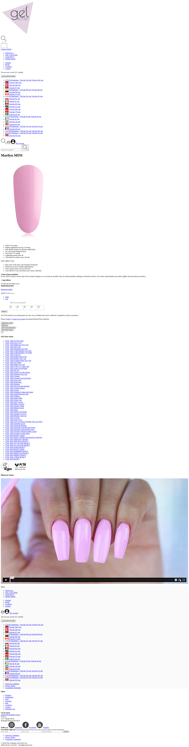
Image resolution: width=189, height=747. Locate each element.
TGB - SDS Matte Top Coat (15, 364)
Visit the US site (37, 126)
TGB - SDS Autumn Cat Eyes (15, 414)
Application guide (7, 323)
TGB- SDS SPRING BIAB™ (15, 455)
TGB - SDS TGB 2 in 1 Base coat (17, 366)
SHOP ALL (9, 53)
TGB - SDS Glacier (12, 390)
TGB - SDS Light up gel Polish (16, 368)
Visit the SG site (37, 96)
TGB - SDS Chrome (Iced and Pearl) (18, 378)
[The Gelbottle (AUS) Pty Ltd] (17, 35)
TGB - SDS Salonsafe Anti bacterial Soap (19, 430)
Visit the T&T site (15, 83)
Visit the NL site (37, 133)
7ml (6, 299)
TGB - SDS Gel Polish (13, 362)
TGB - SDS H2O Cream (14, 402)
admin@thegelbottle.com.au (10, 715)
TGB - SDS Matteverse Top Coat (16, 345)
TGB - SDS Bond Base (13, 382)
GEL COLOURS (11, 55)
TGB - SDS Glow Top (13, 380)
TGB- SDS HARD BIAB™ (15, 447)
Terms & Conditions (12, 684)
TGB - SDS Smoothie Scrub (15, 424)
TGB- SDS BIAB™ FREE (14, 449)
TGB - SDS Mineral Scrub (14, 408)
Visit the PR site (36, 90)
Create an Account (18, 319)
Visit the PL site (14, 99)
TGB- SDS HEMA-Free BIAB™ (17, 453)
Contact (8, 69)
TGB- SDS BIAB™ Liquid (15, 435)
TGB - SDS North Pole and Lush (16, 394)
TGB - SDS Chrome (12, 376)
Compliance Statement (13, 688)
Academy (8, 67)
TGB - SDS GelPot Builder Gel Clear (18, 351)
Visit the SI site (35, 117)
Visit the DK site (14, 85)
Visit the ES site (14, 124)
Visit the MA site (15, 109)
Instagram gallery (7, 289)
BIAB (7, 65)
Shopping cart (10, 709)
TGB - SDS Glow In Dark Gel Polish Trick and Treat (23, 422)
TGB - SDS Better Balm (13, 398)
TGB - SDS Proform (12, 384)
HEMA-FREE (10, 59)
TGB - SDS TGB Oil (12, 355)
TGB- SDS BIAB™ (12, 459)
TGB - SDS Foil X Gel (13, 343)
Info (6, 703)
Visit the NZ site (37, 131)
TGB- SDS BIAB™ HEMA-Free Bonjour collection (23, 437)
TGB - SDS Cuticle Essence (15, 388)
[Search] (4, 143)
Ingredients (6, 280)
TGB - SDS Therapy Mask (14, 406)
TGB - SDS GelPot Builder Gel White (18, 353)
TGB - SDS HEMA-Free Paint (16, 412)
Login (8, 319)
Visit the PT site (14, 88)
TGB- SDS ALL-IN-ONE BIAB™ (17, 443)
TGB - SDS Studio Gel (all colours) (17, 372)
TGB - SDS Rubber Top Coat (15, 359)
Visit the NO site (14, 136)
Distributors (9, 697)
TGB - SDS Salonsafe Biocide (15, 426)
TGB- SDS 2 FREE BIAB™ (15, 457)
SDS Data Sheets (7, 330)
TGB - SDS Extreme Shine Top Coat (18, 361)
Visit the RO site (14, 104)
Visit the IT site (14, 101)
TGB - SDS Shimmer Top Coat (16, 374)
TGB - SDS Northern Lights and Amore (19, 392)
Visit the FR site (14, 129)
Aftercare (5, 325)
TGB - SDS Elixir (11, 410)
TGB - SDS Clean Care (13, 400)
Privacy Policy (10, 686)
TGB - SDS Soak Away (13, 420)
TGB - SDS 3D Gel (12, 370)
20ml (7, 297)
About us (8, 701)
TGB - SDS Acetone (12, 418)
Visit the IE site (14, 119)
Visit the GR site (14, 122)
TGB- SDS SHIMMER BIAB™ (16, 451)
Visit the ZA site (14, 107)
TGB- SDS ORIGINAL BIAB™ (17, 439)
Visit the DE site (14, 92)
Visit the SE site (14, 115)
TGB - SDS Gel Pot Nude (14, 341)
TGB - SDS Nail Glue (13, 347)
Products (8, 695)
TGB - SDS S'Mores (12, 396)
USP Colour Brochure (8, 327)
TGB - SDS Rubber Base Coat (16, 357)
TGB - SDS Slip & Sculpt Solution (17, 386)
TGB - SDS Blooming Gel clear (16, 349)
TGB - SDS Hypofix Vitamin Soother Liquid (21, 431)
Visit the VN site (14, 112)
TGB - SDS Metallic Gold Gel (15, 416)
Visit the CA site (14, 94)
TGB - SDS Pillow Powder (14, 404)
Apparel (8, 63)
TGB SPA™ (9, 57)
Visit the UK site (37, 80)
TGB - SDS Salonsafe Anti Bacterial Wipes (20, 428)
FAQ (7, 699)
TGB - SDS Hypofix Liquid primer (17, 433)
